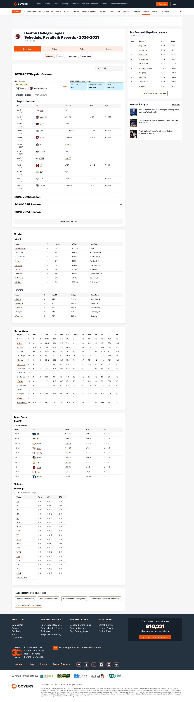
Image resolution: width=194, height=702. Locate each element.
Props (66, 11)
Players (155, 11)
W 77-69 (68, 434)
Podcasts (45, 631)
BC (17, 501)
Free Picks (48, 11)
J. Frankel (18, 265)
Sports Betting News (51, 628)
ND (38, 434)
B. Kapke (20, 352)
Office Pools (105, 631)
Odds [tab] (54, 49)
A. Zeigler (18, 282)
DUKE (18, 522)
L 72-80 (68, 458)
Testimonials (18, 637)
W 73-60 (68, 137)
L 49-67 (68, 477)
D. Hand (19, 343)
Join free (162, 4)
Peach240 (143, 77)
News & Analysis (89, 11)
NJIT (41, 144)
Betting (65, 4)
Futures (76, 11)
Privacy (43, 664)
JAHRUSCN (143, 82)
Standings (166, 11)
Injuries (137, 11)
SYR (18, 531)
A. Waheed (20, 398)
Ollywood (142, 46)
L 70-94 (68, 453)
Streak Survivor (106, 625)
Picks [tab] (82, 49)
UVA (18, 543)
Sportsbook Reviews (51, 625)
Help (31, 664)
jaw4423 (142, 86)
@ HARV (43, 138)
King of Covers (106, 628)
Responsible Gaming (51, 634)
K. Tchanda (21, 377)
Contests (105, 619)
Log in (175, 4)
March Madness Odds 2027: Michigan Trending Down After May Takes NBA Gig (159, 111)
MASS (42, 117)
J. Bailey (18, 299)
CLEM (18, 539)
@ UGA (42, 151)
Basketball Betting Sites (49, 599)
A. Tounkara (19, 316)
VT (17, 535)
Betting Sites (79, 619)
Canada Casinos (78, 628)
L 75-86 (67, 462)
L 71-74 (69, 131)
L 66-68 (68, 158)
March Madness (123, 11)
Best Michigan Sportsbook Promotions (105, 599)
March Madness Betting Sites (74, 599)
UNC (18, 510)
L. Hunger (18, 312)
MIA (38, 472)
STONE (42, 186)
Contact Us (17, 625)
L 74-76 (68, 117)
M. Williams (19, 278)
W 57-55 (68, 165)
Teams (146, 11)
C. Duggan (18, 308)
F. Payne (20, 360)
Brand (14, 634)
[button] (121, 74)
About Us (18, 619)
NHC (41, 179)
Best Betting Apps (79, 631)
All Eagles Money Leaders (155, 93)
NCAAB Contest (106, 11)
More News (176, 104)
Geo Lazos (143, 55)
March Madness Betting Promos (28, 605)
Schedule (49, 56)
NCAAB (16, 11)
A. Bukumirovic (20, 248)
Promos (75, 4)
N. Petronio (21, 373)
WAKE (39, 448)
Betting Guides (51, 619)
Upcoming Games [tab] (23, 95)
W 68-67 (68, 448)
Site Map (18, 664)
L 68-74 (67, 472)
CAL (38, 462)
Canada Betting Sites (80, 625)
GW (41, 172)
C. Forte (17, 261)
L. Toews (20, 381)
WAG (41, 110)
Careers (15, 628)
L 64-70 (68, 467)
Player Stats (72, 56)
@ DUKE (40, 477)
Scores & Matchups (32, 11)
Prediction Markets (119, 4)
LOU (18, 548)
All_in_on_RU (143, 64)
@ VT (39, 439)
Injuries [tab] (109, 49)
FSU (18, 560)
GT (17, 518)
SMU (18, 565)
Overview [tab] (27, 49)
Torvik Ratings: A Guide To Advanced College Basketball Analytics (155, 132)
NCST (18, 527)
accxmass (143, 50)
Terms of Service (61, 664)
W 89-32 (68, 144)
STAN (39, 467)
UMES (42, 124)
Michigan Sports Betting (25, 599)
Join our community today (155, 637)
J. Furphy (18, 269)
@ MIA (39, 443)
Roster (60, 56)
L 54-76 (68, 443)
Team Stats (86, 56)
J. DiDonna (19, 252)
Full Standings (21, 577)
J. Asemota (21, 368)
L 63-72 (68, 439)
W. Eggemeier (19, 257)
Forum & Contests (90, 4)
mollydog (142, 73)
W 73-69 (68, 186)
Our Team (16, 631)
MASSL (41, 158)
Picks (56, 4)
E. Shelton (18, 274)
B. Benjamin (19, 303)
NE (41, 165)
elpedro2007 (144, 59)
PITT (18, 556)
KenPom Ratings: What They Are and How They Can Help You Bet (158, 121)
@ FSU (39, 458)
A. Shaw (20, 347)
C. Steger (20, 394)
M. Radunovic (22, 402)
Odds (47, 4)
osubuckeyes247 (145, 68)
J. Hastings (21, 356)
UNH (41, 131)
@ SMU (39, 453)
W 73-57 (68, 124)
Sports (38, 4)
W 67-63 (68, 179)
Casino (104, 4)
